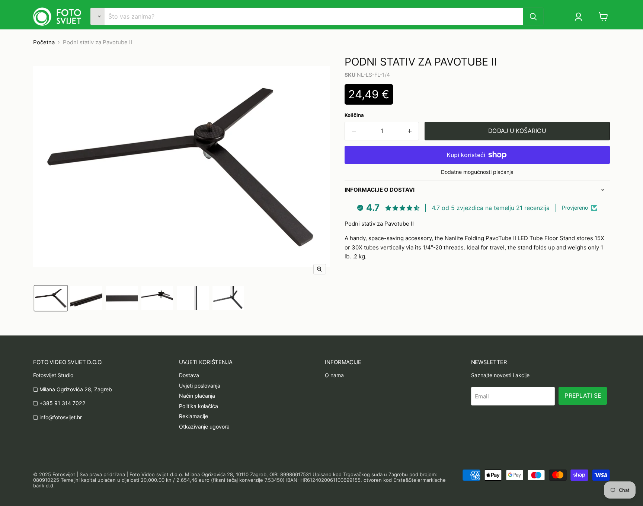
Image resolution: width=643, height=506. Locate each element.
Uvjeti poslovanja (199, 385)
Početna (44, 42)
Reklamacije (193, 416)
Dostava (189, 375)
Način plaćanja (197, 395)
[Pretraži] (533, 16)
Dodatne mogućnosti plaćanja (477, 172)
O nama (334, 375)
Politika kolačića (198, 406)
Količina (354, 115)
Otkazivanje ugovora (204, 426)
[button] (581, 16)
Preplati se (582, 395)
